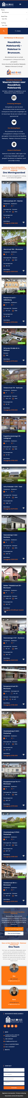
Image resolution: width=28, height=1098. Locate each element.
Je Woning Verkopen (14, 103)
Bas (14, 976)
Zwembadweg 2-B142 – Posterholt (12, 833)
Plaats (3, 10)
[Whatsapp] (16, 1026)
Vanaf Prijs (4, 16)
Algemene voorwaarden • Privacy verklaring (14, 1093)
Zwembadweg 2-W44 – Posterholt (12, 732)
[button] (20, 4)
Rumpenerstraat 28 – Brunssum (11, 687)
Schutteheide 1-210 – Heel (13, 486)
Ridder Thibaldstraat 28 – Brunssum (13, 587)
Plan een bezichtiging (14, 933)
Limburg (20, 66)
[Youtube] (8, 1026)
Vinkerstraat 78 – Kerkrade (13, 388)
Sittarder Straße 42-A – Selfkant (12, 349)
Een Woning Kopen (14, 128)
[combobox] (14, 13)
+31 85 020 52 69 (14, 1002)
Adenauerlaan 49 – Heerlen (13, 201)
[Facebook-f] (5, 1026)
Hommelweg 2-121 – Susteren (14, 638)
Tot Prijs (3, 23)
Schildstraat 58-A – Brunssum (10, 884)
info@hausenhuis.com (14, 981)
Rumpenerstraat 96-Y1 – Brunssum (12, 783)
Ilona (14, 999)
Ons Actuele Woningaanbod (14, 929)
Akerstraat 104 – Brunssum (13, 249)
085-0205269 (14, 979)
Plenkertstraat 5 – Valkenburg (10, 299)
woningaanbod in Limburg (10, 59)
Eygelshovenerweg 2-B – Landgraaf (12, 437)
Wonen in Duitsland (14, 150)
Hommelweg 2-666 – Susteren (11, 536)
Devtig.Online (19, 1095)
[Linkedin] (12, 1026)
